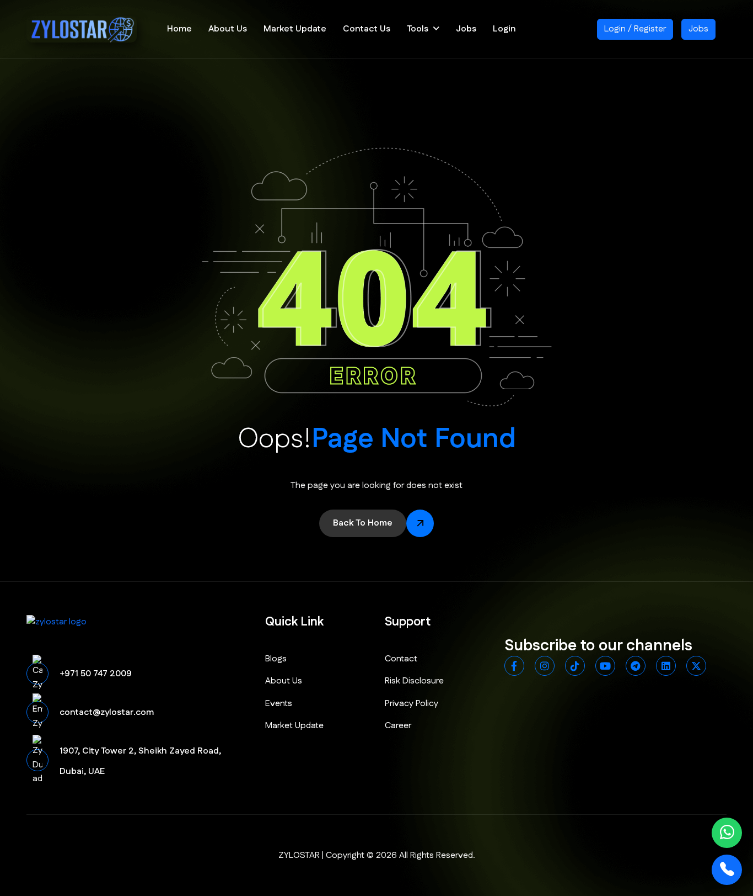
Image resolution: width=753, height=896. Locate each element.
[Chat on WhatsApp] (727, 833)
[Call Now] (727, 870)
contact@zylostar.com (107, 712)
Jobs (466, 29)
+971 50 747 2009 (96, 673)
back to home (362, 523)
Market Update (294, 29)
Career (398, 725)
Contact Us (366, 29)
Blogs (276, 659)
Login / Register (635, 29)
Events (278, 703)
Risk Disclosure (414, 681)
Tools (417, 29)
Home (179, 29)
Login (504, 29)
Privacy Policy (411, 703)
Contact (401, 659)
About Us (227, 29)
